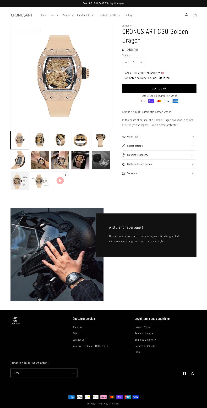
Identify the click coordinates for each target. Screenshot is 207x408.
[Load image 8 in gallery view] (60, 160)
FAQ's (76, 333)
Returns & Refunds (145, 346)
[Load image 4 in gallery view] (80, 140)
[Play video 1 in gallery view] (60, 180)
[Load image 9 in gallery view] (80, 160)
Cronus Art (100, 404)
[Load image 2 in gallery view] (40, 140)
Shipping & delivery (145, 339)
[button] (54, 15)
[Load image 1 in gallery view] (20, 140)
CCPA (137, 352)
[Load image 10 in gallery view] (101, 160)
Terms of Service (144, 333)
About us (77, 327)
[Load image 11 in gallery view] (20, 180)
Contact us (79, 339)
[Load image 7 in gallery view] (40, 160)
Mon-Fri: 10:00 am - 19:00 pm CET (91, 346)
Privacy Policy (142, 327)
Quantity (126, 55)
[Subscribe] (73, 373)
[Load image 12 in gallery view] (40, 180)
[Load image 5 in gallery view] (101, 140)
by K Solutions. (113, 404)
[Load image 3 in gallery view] (60, 140)
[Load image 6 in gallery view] (20, 160)
